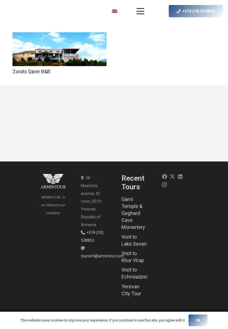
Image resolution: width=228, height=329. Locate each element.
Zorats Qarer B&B (31, 71)
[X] (172, 176)
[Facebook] (164, 176)
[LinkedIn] (180, 176)
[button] (119, 11)
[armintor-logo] (17, 11)
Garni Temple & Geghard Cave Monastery (133, 213)
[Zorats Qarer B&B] (59, 49)
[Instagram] (164, 185)
